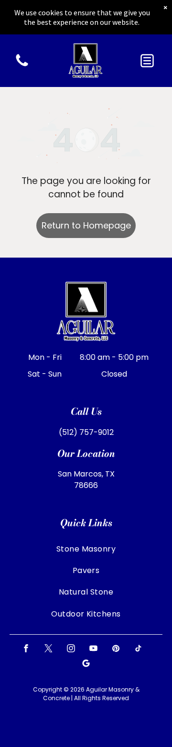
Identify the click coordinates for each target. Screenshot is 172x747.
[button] (147, 60)
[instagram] (71, 649)
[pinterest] (116, 649)
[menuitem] (86, 548)
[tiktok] (138, 649)
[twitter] (49, 649)
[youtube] (93, 649)
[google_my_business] (86, 664)
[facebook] (26, 649)
